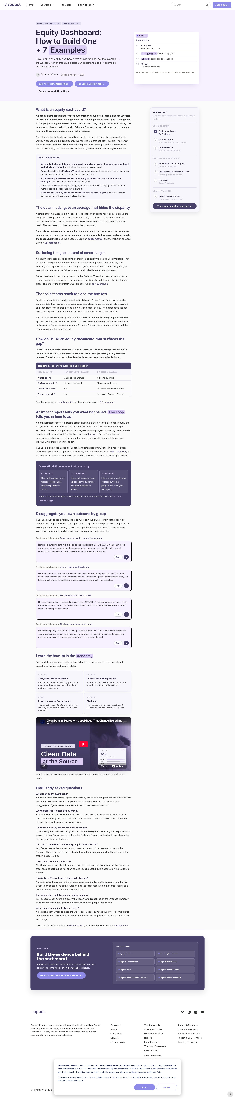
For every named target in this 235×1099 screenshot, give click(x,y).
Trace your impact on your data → (174, 206)
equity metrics (95, 239)
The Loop (65, 4)
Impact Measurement (169, 970)
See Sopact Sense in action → (92, 84)
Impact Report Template (170, 977)
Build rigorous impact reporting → (54, 84)
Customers (116, 1033)
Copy (118, 557)
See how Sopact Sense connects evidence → (61, 975)
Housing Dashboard (169, 954)
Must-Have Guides (153, 1033)
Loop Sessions (151, 1042)
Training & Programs (188, 1042)
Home (30, 4)
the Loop (92, 434)
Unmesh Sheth (51, 74)
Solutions (45, 4)
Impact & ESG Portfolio (190, 1037)
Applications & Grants (189, 1033)
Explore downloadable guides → (54, 91)
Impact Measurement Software (134, 977)
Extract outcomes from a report (75, 595)
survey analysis (100, 284)
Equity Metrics (126, 954)
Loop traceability (117, 451)
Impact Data (125, 970)
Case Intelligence (153, 1055)
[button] (46, 5)
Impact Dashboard (168, 962)
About (113, 1029)
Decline (166, 1087)
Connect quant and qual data (74, 567)
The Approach (86, 4)
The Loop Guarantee (155, 1046)
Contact (114, 1037)
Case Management (187, 1029)
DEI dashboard (52, 242)
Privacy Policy (117, 1042)
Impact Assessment (129, 962)
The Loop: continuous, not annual (76, 624)
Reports (148, 1037)
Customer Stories (153, 1029)
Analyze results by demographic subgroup (81, 538)
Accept (145, 1087)
